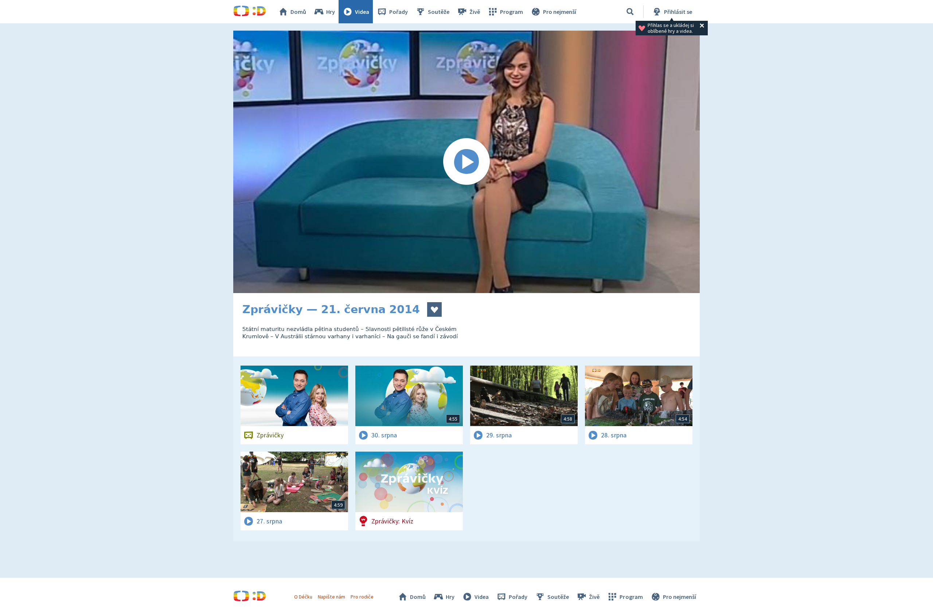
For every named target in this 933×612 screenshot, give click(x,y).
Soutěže (438, 11)
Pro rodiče (362, 596)
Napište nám (331, 596)
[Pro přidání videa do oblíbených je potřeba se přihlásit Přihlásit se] (434, 309)
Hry (330, 11)
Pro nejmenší (559, 11)
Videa (362, 11)
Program (511, 11)
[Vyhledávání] (630, 11)
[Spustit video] (466, 162)
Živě (474, 11)
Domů (298, 11)
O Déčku (303, 596)
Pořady (398, 11)
